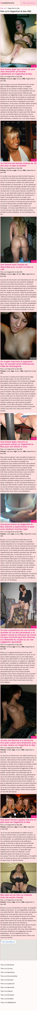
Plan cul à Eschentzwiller (9, 976)
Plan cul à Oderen (7, 991)
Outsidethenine (7, 3)
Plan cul (3, 8)
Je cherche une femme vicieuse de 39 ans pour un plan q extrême (18, 164)
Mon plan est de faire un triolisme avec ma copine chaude (16, 896)
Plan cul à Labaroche (8, 984)
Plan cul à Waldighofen (8, 1002)
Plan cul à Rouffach (7, 999)
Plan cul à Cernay (6, 968)
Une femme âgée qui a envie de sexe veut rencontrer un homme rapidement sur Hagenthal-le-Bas (17, 71)
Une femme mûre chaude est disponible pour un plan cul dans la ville (16, 266)
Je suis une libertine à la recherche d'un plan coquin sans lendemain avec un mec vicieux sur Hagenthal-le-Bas (18, 742)
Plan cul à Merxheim (7, 987)
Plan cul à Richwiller (7, 995)
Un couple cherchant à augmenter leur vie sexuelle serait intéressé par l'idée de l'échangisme (17, 363)
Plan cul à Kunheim (7, 980)
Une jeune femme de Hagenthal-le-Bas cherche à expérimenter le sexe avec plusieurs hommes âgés (17, 526)
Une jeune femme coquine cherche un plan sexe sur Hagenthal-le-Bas (18, 821)
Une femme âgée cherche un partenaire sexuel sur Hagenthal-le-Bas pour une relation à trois (17, 444)
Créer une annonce (28, 3)
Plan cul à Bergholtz (7, 965)
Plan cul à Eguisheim (8, 972)
